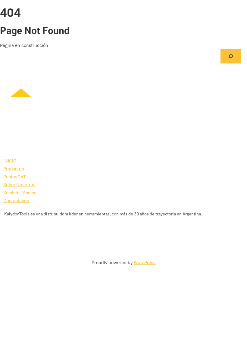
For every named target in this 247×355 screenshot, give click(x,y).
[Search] (230, 56)
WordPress (145, 262)
